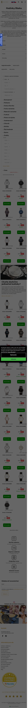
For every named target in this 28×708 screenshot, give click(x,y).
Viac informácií (11, 352)
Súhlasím (13, 359)
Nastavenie (13, 355)
